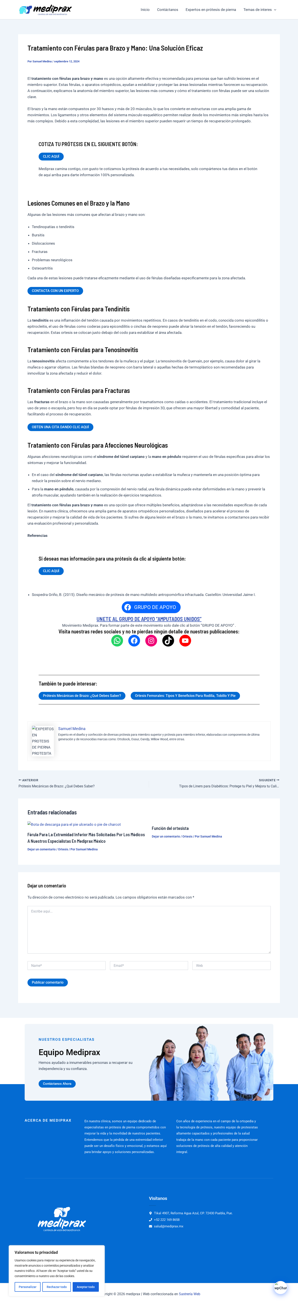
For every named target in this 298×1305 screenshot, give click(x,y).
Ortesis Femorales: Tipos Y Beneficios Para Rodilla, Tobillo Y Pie (185, 696)
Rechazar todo (57, 1287)
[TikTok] (168, 641)
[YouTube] (185, 641)
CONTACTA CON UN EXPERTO (55, 291)
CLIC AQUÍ (51, 156)
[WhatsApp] (117, 641)
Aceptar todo (86, 1287)
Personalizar (27, 1287)
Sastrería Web (189, 1294)
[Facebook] (134, 641)
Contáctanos (167, 9)
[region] (57, 1270)
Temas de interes (257, 9)
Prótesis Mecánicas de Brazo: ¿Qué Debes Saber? (82, 696)
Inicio (145, 9)
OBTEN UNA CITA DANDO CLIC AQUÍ (60, 427)
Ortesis (63, 849)
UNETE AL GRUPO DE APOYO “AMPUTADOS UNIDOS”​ (149, 619)
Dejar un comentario (41, 849)
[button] (274, 9)
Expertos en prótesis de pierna (211, 9)
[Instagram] (151, 641)
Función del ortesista (170, 828)
